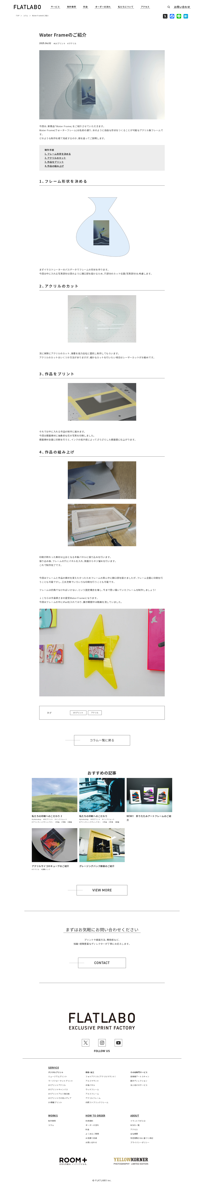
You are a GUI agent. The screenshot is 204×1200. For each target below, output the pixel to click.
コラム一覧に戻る (102, 740)
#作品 (57, 822)
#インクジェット (61, 819)
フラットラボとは (138, 1120)
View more (102, 890)
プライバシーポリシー (139, 1142)
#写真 (64, 822)
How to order (95, 1116)
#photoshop (36, 819)
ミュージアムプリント (57, 1076)
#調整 (70, 822)
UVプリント (60, 43)
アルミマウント (92, 1080)
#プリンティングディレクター (42, 822)
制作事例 (71, 7)
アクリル (73, 43)
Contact (102, 962)
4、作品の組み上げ (54, 165)
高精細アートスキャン (139, 1076)
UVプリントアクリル (57, 1085)
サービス (55, 7)
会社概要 (134, 1133)
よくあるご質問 (92, 1133)
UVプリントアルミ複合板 (59, 1093)
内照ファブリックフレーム (97, 1102)
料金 (85, 7)
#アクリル (35, 869)
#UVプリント (48, 819)
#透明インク (45, 869)
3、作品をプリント (54, 161)
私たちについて (125, 7)
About (134, 1116)
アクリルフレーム (93, 1098)
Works (53, 1116)
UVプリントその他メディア (60, 1098)
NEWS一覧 (135, 1125)
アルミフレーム (92, 1093)
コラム (25, 15)
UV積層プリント (55, 1102)
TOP (17, 15)
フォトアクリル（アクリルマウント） (101, 1076)
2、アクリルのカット (55, 157)
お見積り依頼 (91, 1138)
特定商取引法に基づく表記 (141, 1138)
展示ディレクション (138, 1080)
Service (53, 1068)
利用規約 (89, 1120)
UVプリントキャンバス (58, 1089)
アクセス (145, 7)
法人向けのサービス (139, 1085)
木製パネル (90, 1085)
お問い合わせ (182, 7)
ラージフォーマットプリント (60, 1080)
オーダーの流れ (103, 7)
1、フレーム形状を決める (58, 153)
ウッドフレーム (92, 1089)
